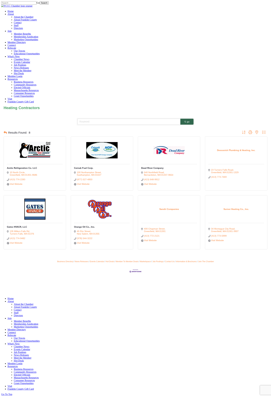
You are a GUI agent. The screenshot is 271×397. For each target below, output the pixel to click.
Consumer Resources (24, 93)
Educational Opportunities (27, 53)
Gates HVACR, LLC (17, 227)
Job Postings (20, 65)
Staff (16, 25)
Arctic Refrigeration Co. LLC (22, 168)
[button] (5, 132)
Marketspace (145, 261)
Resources (13, 79)
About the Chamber (23, 17)
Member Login (15, 76)
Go (38, 2)
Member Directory (17, 42)
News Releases (21, 67)
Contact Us (169, 261)
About (11, 14)
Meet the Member (22, 70)
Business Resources (23, 82)
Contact (17, 22)
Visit (10, 98)
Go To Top (6, 394)
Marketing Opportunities (26, 39)
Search (44, 3)
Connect (12, 45)
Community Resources (25, 84)
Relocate (12, 48)
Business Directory (65, 261)
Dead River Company (152, 168)
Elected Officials (22, 87)
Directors (18, 28)
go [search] (188, 121)
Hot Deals (19, 73)
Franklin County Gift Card (21, 101)
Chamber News (21, 59)
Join (10, 31)
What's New (14, 56)
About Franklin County (25, 19)
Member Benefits (22, 33)
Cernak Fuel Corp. (83, 168)
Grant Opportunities (24, 96)
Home (11, 11)
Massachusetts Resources (26, 90)
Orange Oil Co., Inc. (84, 227)
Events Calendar (22, 62)
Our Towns (19, 50)
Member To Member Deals (127, 261)
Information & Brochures (186, 261)
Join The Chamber (206, 261)
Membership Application (26, 36)
